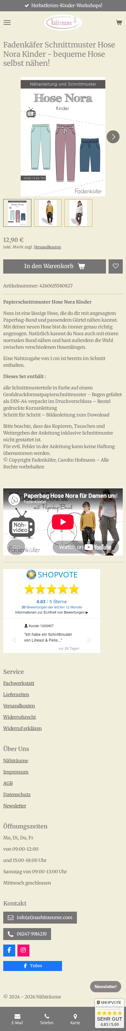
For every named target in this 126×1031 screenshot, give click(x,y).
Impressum (15, 772)
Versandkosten (47, 247)
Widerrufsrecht (19, 717)
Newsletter (14, 806)
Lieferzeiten (16, 694)
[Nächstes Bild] (113, 136)
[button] (17, 213)
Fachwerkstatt (18, 683)
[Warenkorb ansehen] (119, 22)
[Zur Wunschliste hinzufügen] (116, 266)
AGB (8, 783)
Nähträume (15, 761)
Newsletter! (105, 986)
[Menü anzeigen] (7, 22)
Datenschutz (17, 794)
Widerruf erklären (22, 728)
